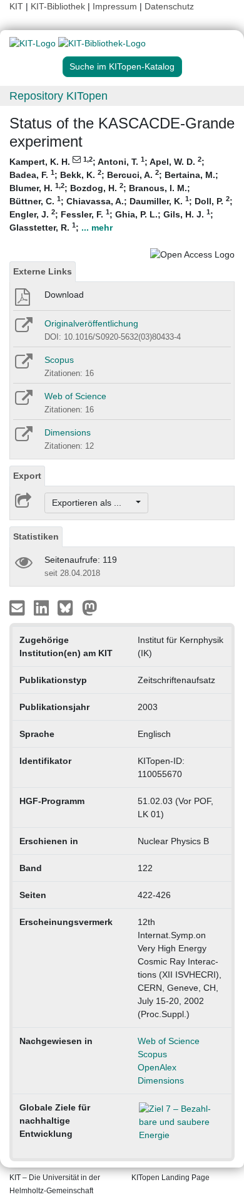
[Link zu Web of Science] (23, 402)
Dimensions (67, 432)
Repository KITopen (58, 96)
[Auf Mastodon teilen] (90, 607)
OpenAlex (157, 1067)
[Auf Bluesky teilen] (68, 607)
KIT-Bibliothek (59, 6)
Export (27, 476)
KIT (16, 6)
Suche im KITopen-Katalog (122, 66)
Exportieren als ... (93, 503)
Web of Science (75, 396)
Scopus (59, 360)
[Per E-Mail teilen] (18, 607)
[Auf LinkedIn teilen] (43, 607)
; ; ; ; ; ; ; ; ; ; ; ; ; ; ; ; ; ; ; (121, 194)
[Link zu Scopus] (23, 365)
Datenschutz (169, 6)
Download (64, 295)
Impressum (115, 6)
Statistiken (36, 536)
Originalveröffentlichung (91, 323)
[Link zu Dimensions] (23, 438)
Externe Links (42, 271)
